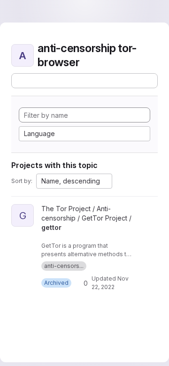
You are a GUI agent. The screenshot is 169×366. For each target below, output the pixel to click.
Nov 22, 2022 (109, 286)
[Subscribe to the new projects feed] (81, 80)
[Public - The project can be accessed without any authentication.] (45, 236)
